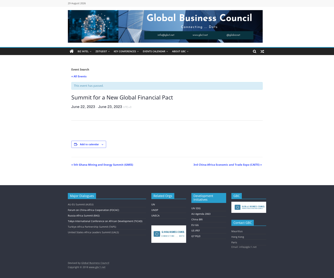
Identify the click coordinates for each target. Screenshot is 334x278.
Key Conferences (125, 51)
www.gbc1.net (97, 267)
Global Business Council (95, 263)
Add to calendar (89, 144)
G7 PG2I (195, 236)
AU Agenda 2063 (200, 213)
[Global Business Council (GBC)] (71, 51)
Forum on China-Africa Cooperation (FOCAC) (93, 210)
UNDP (154, 210)
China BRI (197, 219)
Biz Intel (83, 51)
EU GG (195, 225)
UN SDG (196, 208)
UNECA (155, 215)
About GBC (179, 51)
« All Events (78, 76)
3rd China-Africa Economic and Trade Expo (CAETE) (227, 164)
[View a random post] (262, 51)
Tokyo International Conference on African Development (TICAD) (105, 221)
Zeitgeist (101, 51)
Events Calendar (154, 51)
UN (153, 204)
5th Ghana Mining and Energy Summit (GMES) (102, 164)
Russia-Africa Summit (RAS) (84, 215)
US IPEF (195, 230)
